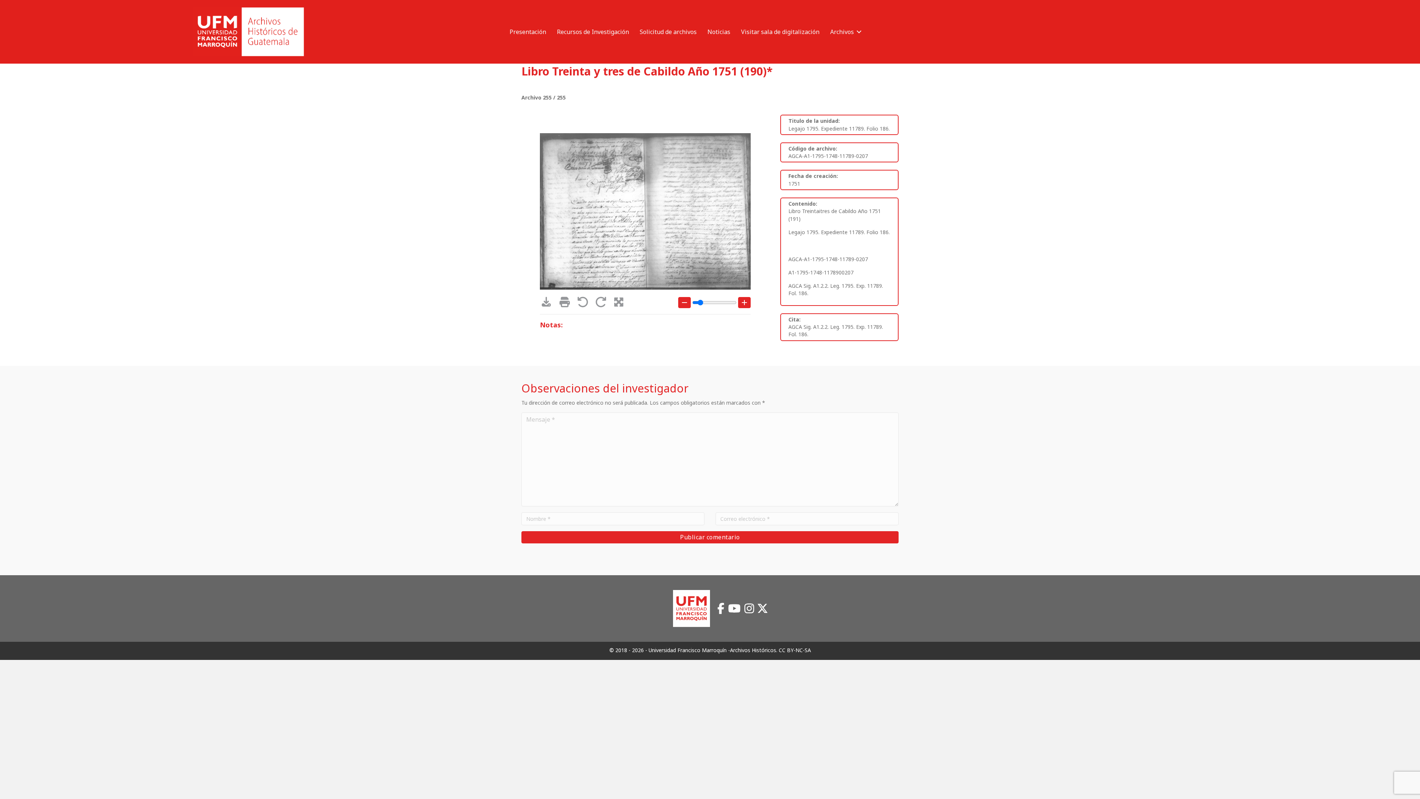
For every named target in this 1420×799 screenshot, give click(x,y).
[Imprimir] (567, 303)
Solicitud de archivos (668, 32)
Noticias (718, 32)
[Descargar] (549, 303)
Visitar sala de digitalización (780, 32)
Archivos (842, 32)
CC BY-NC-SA (795, 650)
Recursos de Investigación (593, 32)
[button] (859, 32)
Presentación (528, 32)
